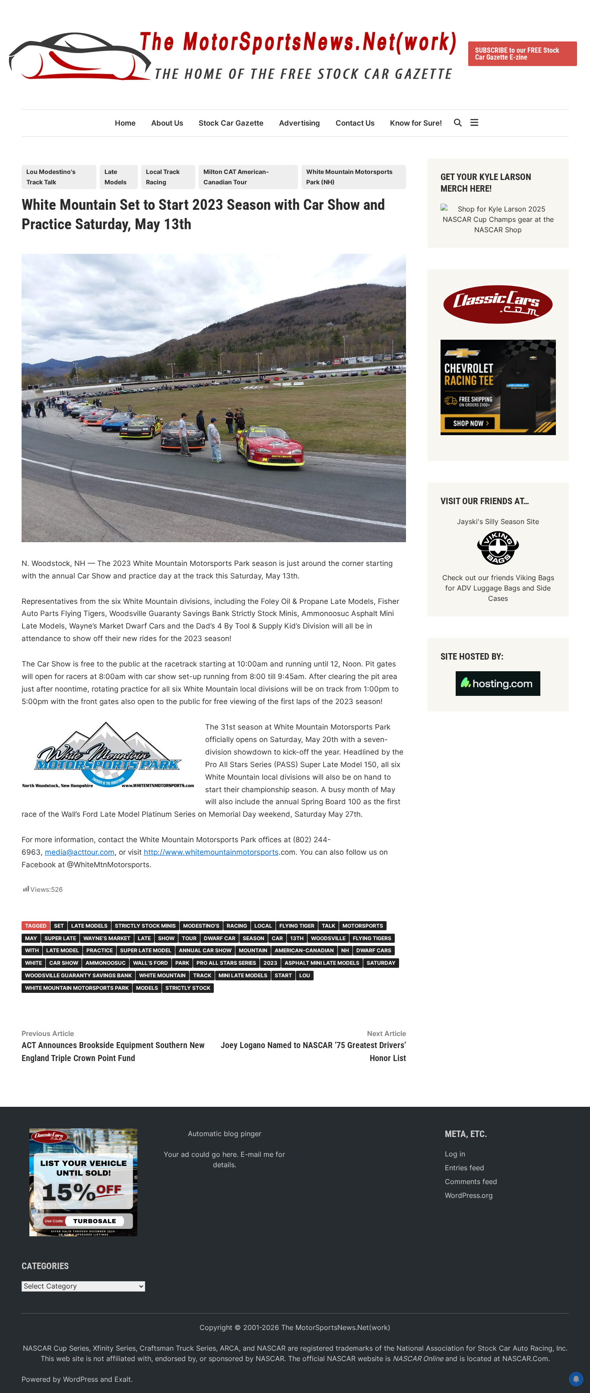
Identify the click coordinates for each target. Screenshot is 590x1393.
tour (189, 938)
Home (125, 123)
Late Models (116, 177)
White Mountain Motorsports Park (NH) (349, 177)
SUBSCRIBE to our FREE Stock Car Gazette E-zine (517, 53)
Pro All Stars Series (226, 963)
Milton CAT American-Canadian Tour (236, 177)
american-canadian (304, 950)
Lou (304, 975)
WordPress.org (469, 1195)
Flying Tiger (296, 925)
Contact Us (355, 123)
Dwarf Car (219, 938)
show (166, 938)
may (31, 938)
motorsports (363, 925)
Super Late (60, 938)
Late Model (62, 950)
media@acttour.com (79, 852)
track (202, 975)
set (59, 925)
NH (345, 950)
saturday (381, 963)
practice (99, 950)
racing (237, 925)
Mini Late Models (243, 975)
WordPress (80, 1379)
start (283, 975)
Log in (455, 1154)
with (32, 950)
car (277, 938)
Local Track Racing (163, 177)
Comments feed (471, 1181)
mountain (253, 950)
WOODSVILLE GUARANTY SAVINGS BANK (78, 975)
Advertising (299, 123)
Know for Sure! (416, 123)
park (182, 963)
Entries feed (464, 1167)
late (144, 938)
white (33, 963)
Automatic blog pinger (224, 1133)
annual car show (205, 950)
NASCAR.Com (525, 1358)
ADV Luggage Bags (488, 588)
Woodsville (328, 938)
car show (63, 963)
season (253, 938)
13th (297, 938)
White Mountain (162, 975)
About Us (167, 123)
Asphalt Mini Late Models (322, 963)
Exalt (122, 1379)
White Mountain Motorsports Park (77, 988)
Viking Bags (535, 577)
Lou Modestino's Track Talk (51, 177)
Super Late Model (145, 950)
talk (328, 925)
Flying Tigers (372, 938)
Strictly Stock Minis (145, 925)
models (147, 988)
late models (89, 925)
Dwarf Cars (373, 950)
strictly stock (187, 988)
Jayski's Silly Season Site (498, 521)
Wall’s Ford (150, 963)
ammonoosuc (106, 963)
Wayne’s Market (106, 938)
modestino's (201, 925)
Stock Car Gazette (231, 123)
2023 (270, 963)
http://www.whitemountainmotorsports (211, 852)
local (263, 925)
